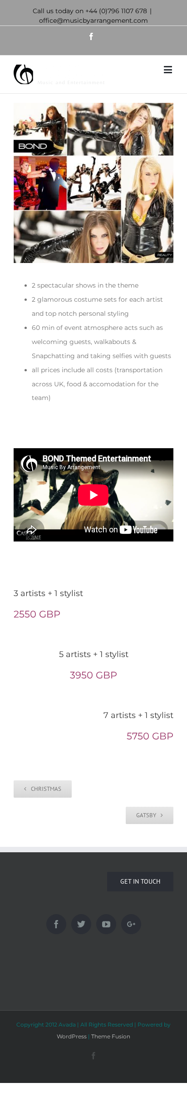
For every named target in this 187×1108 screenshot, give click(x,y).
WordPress (72, 1036)
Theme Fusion (110, 1036)
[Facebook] (56, 924)
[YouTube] (106, 924)
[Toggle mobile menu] (168, 69)
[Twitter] (81, 924)
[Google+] (131, 924)
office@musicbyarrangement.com (93, 20)
